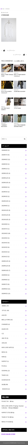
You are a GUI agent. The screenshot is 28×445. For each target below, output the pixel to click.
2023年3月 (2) (5, 196)
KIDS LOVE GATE (8, 347)
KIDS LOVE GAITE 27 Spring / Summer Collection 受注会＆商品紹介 (13, 407)
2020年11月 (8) (6, 265)
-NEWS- (5, 306)
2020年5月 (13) (6, 293)
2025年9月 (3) (5, 187)
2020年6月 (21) (6, 289)
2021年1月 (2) (5, 256)
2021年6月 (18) (6, 233)
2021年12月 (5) (6, 210)
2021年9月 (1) (5, 224)
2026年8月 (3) (5, 150)
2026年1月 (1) (5, 168)
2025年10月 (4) (6, 182)
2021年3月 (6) (5, 247)
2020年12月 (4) (6, 261)
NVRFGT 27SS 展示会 (8, 412)
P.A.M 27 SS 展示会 (8, 401)
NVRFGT (5, 361)
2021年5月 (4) (5, 238)
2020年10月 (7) (6, 270)
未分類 (5, 384)
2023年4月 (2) (5, 191)
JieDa (4, 343)
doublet (5, 329)
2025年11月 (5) (6, 178)
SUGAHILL (6, 370)
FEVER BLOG (14, 3)
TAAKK (5, 375)
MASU (4, 352)
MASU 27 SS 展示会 (7, 421)
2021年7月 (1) (5, 229)
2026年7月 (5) (5, 155)
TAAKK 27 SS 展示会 (8, 417)
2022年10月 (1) (6, 201)
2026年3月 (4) (5, 164)
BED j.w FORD (7, 319)
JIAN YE (5, 338)
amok (4, 315)
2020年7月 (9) (5, 284)
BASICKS (6, 389)
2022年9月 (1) (5, 205)
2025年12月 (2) (6, 173)
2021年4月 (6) (5, 242)
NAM (4, 356)
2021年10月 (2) (6, 219)
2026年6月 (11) (6, 159)
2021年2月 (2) (5, 252)
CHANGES (6, 324)
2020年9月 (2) (5, 275)
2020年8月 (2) (5, 279)
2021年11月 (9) (6, 215)
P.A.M (4, 366)
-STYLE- (5, 310)
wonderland (6, 380)
